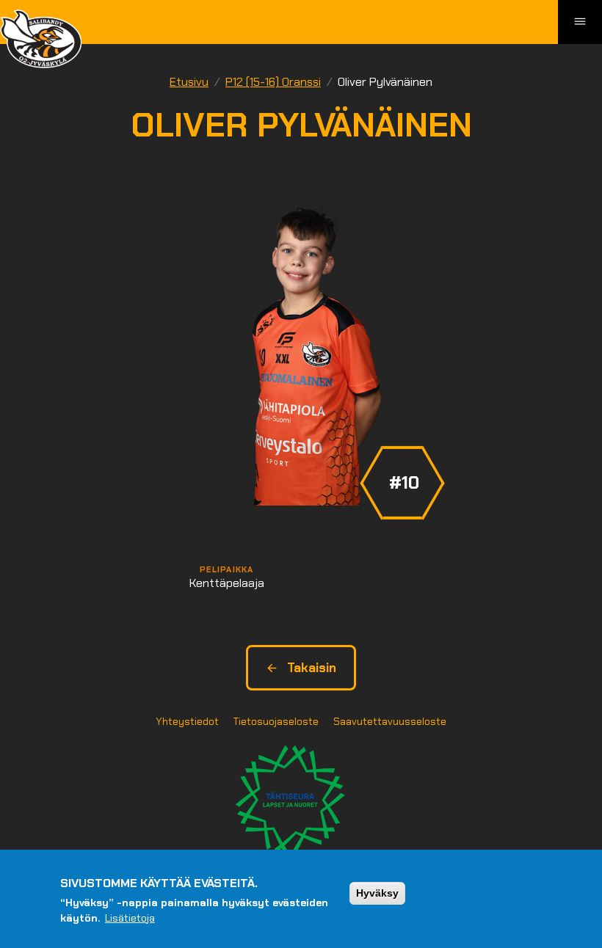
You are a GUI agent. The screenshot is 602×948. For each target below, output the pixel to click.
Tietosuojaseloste (276, 721)
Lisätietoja (130, 918)
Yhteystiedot (187, 721)
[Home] (40, 39)
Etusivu (189, 82)
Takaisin (311, 668)
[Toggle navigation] (580, 22)
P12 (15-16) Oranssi (273, 82)
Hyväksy (377, 893)
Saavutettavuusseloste (389, 721)
